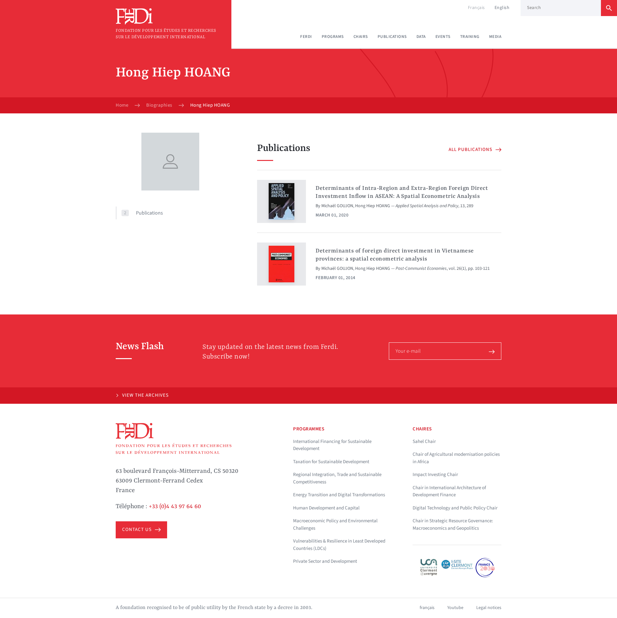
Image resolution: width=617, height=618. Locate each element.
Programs (333, 37)
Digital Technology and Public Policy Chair (455, 508)
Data (421, 37)
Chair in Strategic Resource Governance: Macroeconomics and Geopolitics (453, 524)
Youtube (455, 608)
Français (476, 7)
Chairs (360, 37)
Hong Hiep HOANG (372, 206)
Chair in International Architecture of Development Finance (449, 491)
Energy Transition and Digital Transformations (339, 494)
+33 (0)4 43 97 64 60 (175, 506)
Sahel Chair (424, 441)
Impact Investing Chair (435, 474)
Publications (392, 37)
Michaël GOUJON (337, 206)
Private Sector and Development (325, 561)
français (427, 608)
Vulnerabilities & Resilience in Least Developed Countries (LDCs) (339, 545)
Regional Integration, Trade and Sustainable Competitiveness (337, 478)
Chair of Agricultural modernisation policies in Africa (456, 458)
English (502, 7)
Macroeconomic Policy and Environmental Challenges (335, 524)
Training (469, 37)
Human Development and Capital (326, 508)
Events (443, 37)
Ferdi (306, 37)
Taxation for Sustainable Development (331, 461)
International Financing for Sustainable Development (332, 445)
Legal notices (488, 608)
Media (495, 37)
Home (122, 105)
